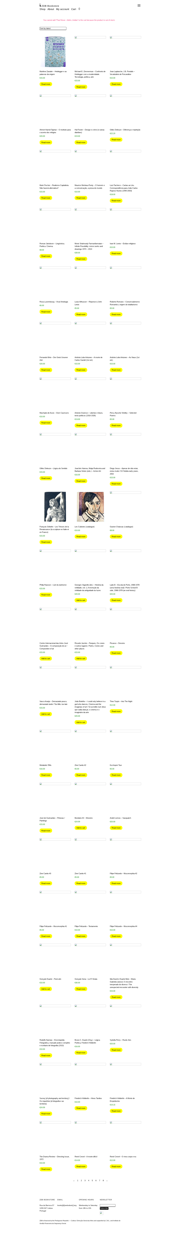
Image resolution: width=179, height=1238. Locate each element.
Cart (73, 9)
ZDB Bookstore (50, 6)
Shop (42, 9)
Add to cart (80, 600)
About (50, 9)
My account (62, 9)
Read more (45, 84)
